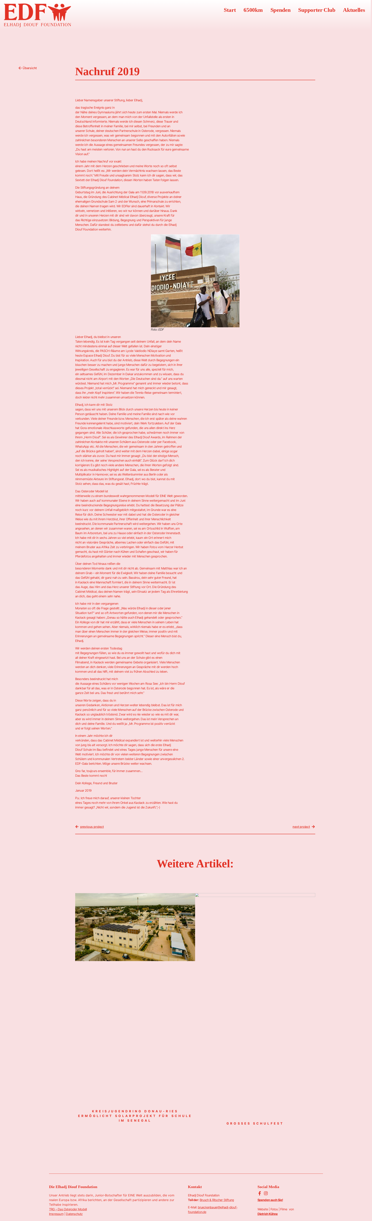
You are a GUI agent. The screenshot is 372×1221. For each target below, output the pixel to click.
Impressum (56, 1214)
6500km (253, 10)
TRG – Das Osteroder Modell (68, 1209)
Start (230, 10)
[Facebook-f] (259, 1193)
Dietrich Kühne (267, 1214)
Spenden (280, 10)
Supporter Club (316, 10)
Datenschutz (74, 1214)
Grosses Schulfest (255, 1123)
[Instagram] (266, 1193)
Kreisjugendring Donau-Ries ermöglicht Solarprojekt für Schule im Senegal (135, 1115)
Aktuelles (354, 10)
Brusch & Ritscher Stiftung (217, 1200)
